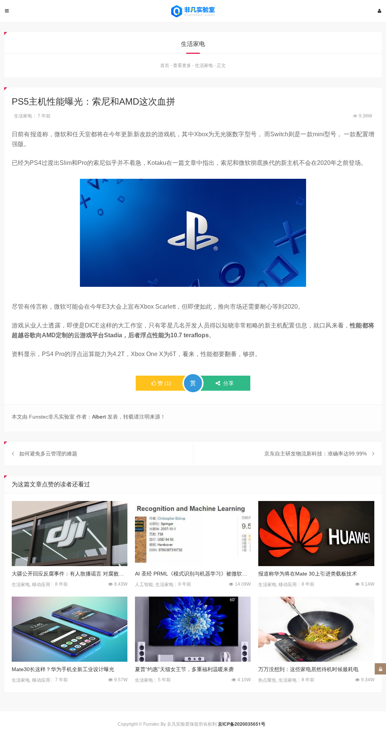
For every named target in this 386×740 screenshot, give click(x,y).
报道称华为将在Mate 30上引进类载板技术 (307, 574)
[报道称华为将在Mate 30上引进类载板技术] (316, 533)
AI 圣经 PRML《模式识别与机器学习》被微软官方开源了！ (193, 574)
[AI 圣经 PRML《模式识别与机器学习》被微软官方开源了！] (193, 533)
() (164, 383)
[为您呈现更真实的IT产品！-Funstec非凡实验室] (193, 11)
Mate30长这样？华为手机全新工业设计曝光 (63, 669)
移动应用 (41, 584)
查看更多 (182, 65)
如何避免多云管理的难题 (48, 454)
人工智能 (144, 584)
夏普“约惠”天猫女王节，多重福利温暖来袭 (184, 669)
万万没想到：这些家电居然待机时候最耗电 (308, 669)
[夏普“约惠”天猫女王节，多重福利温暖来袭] (193, 629)
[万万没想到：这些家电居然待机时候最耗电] (316, 629)
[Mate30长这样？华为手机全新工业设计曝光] (69, 629)
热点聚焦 (267, 680)
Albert (99, 417)
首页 (164, 65)
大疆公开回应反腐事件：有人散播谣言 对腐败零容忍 (69, 574)
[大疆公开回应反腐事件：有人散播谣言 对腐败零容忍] (69, 533)
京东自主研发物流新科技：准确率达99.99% (315, 454)
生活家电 (204, 65)
